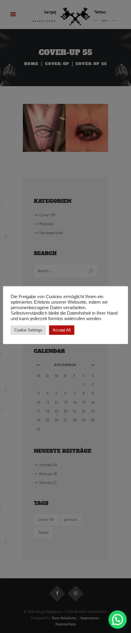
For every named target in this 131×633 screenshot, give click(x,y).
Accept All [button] (62, 330)
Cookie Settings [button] (28, 330)
